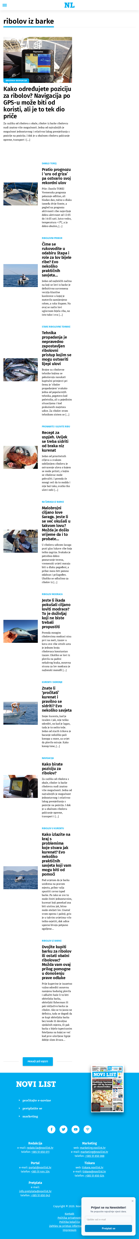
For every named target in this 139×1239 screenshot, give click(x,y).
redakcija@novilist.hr (40, 1147)
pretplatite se (32, 1108)
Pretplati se (108, 1228)
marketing (30, 1116)
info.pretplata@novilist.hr (35, 1191)
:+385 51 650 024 (94, 1175)
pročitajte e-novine (37, 1100)
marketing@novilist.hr (94, 1151)
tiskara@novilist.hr (94, 1171)
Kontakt (69, 1213)
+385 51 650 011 (40, 1151)
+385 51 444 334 (40, 1171)
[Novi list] (69, 5)
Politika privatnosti (69, 1217)
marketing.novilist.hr (93, 1147)
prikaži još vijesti (38, 1061)
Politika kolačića (69, 1222)
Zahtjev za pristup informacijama (69, 1226)
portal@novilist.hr (40, 1167)
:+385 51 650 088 (94, 1156)
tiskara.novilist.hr (92, 1167)
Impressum (69, 1230)
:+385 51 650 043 (40, 1195)
